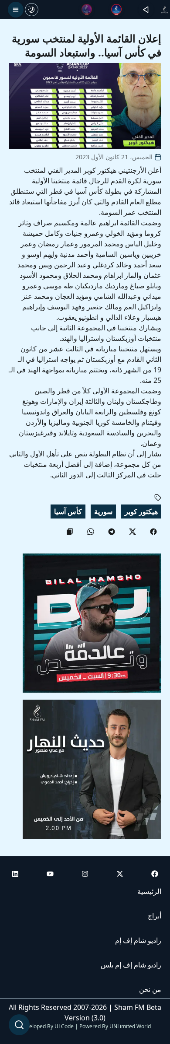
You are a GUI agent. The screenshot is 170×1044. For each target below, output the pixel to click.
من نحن (150, 989)
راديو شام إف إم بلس (131, 965)
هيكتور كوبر (141, 511)
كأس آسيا (68, 511)
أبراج (154, 916)
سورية (103, 511)
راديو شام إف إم (138, 940)
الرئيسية (149, 891)
